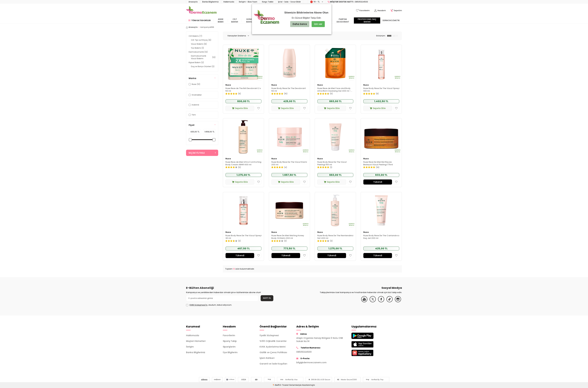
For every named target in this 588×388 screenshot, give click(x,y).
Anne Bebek (221, 20)
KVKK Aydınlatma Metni (272, 346)
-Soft (276, 385)
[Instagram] (398, 301)
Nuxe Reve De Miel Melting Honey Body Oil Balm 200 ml (287, 237)
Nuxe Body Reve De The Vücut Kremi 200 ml (289, 163)
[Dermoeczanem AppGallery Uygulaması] (367, 353)
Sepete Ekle (241, 108)
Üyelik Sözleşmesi (269, 335)
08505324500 (304, 351)
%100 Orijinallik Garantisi (273, 341)
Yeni (194, 114)
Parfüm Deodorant (343, 20)
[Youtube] (364, 301)
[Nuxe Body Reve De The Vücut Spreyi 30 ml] (243, 210)
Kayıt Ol (267, 298)
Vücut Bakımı (199, 44)
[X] (373, 301)
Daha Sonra (300, 24)
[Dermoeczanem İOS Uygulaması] (367, 344)
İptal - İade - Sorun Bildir (289, 1)
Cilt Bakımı (234, 20)
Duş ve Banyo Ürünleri (203, 66)
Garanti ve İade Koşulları (273, 363)
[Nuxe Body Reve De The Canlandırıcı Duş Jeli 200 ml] (381, 210)
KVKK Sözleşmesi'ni (198, 305)
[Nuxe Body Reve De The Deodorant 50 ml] (289, 63)
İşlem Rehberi (267, 358)
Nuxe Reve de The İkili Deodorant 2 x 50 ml (243, 89)
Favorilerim (229, 335)
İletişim (190, 346)
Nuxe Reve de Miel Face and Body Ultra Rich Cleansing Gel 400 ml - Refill (334, 89)
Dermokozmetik (391, 20)
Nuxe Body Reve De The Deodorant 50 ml (288, 89)
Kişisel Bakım (196, 62)
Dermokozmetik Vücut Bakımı (203, 57)
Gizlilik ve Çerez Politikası (273, 352)
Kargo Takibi (267, 1)
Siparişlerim (229, 346)
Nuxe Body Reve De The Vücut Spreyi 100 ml (381, 89)
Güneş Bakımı (249, 20)
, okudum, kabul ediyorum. (211, 305)
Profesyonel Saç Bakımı (367, 20)
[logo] (201, 10)
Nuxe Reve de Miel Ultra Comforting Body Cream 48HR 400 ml (243, 163)
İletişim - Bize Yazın (248, 1)
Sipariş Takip (230, 341)
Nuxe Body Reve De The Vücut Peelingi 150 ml (332, 163)
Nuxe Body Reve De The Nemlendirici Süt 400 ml (335, 237)
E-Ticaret (284, 385)
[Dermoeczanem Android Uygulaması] (367, 336)
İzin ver (318, 24)
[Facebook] (381, 301)
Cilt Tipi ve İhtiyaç (201, 40)
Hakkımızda (228, 1)
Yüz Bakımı (197, 48)
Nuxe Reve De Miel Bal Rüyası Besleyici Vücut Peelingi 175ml (378, 163)
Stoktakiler (197, 95)
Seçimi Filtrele (196, 152)
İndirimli (195, 104)
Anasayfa (193, 1)
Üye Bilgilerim (230, 352)
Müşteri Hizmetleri (195, 341)
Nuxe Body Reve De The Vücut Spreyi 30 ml (243, 237)
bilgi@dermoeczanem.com (311, 362)
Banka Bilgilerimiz (210, 1)
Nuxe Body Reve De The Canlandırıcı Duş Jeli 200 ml (381, 237)
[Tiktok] (389, 301)
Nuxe (228, 85)
